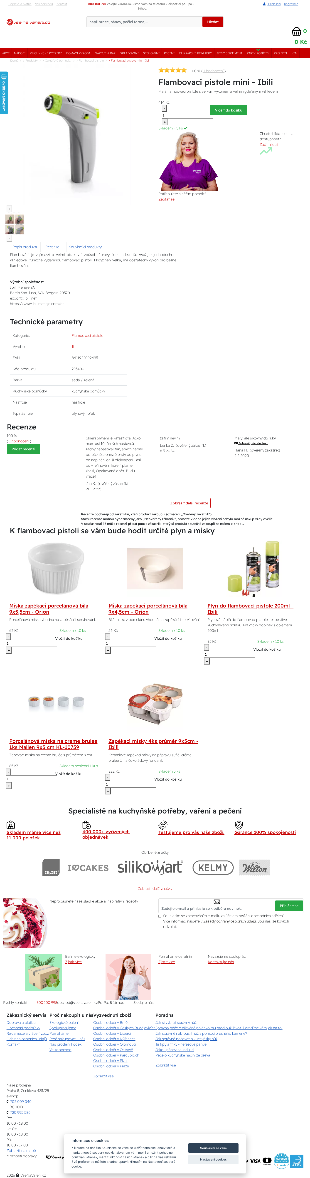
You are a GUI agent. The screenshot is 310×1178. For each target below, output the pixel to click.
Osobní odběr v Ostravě (113, 1049)
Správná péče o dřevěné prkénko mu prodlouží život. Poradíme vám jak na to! (219, 1028)
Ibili (75, 346)
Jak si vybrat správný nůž (176, 1022)
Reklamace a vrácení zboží (28, 1033)
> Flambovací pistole (90, 60)
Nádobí (19, 53)
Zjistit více (73, 962)
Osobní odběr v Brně (110, 1022)
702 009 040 (21, 1101)
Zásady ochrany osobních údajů (229, 921)
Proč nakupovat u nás (67, 1039)
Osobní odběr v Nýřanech (114, 1039)
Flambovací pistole (87, 335)
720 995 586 (20, 1112)
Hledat (213, 22)
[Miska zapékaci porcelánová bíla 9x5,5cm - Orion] (56, 568)
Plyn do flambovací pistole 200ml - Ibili (250, 609)
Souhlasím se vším (213, 1148)
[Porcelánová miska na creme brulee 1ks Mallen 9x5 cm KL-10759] (56, 704)
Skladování (129, 53)
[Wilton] (254, 867)
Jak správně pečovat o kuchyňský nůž (186, 1039)
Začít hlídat (269, 144)
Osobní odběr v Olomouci (114, 1044)
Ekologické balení (64, 1022)
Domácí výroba (78, 53)
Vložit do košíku (228, 110)
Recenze (52, 247)
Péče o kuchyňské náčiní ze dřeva (182, 1055)
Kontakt (62, 4)
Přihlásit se (289, 905)
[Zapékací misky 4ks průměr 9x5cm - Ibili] (155, 704)
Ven (294, 53)
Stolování (151, 53)
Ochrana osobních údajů (27, 1039)
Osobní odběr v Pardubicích (116, 1055)
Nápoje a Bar (105, 53)
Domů (14, 60)
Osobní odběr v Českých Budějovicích (124, 1028)
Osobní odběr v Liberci (112, 1033)
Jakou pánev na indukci (174, 1049)
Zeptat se (166, 199)
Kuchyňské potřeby (46, 53)
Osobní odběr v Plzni (110, 1060)
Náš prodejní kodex (65, 1044)
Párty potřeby (258, 53)
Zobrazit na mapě (21, 1150)
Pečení (169, 53)
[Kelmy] (213, 867)
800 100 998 (47, 1002)
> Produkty (30, 60)
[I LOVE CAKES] (88, 867)
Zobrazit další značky (155, 888)
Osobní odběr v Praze (111, 1066)
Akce (6, 53)
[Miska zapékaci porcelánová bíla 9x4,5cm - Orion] (155, 568)
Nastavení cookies (213, 1159)
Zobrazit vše (103, 1076)
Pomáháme (59, 1033)
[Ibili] (51, 867)
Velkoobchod (44, 4)
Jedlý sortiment (229, 53)
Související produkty (85, 247)
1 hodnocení (213, 71)
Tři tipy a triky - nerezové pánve (181, 1044)
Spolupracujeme (62, 1028)
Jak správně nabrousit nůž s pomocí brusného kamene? (201, 1033)
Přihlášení (273, 4)
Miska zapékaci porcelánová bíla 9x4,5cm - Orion (147, 609)
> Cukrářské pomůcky (57, 60)
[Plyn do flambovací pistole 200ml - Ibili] (254, 568)
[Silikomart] (150, 867)
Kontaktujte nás (221, 962)
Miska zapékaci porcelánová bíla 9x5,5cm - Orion (48, 609)
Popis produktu (25, 247)
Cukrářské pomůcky (195, 53)
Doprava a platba (20, 4)
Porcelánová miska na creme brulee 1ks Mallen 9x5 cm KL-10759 (53, 744)
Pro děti (280, 53)
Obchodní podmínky (23, 1028)
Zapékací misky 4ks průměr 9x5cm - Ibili (153, 744)
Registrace (291, 4)
